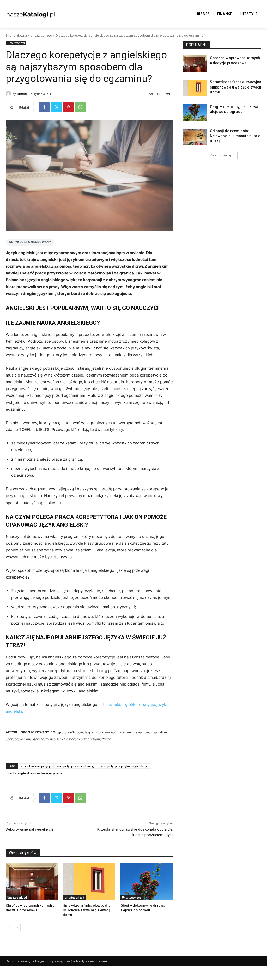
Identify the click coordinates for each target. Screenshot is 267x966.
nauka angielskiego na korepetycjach (35, 773)
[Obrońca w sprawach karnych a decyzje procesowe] (32, 881)
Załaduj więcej (220, 155)
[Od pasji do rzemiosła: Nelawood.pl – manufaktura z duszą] (195, 137)
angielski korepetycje (36, 766)
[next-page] (17, 927)
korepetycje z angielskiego (76, 766)
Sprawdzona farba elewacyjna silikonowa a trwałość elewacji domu (86, 910)
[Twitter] (56, 107)
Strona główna (16, 35)
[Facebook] (44, 107)
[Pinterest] (68, 107)
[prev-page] (9, 927)
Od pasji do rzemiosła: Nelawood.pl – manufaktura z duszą (235, 136)
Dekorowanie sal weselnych (29, 829)
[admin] (9, 93)
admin (22, 94)
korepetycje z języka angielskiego (125, 766)
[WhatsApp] (80, 107)
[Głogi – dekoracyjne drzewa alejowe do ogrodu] (146, 881)
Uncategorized (41, 35)
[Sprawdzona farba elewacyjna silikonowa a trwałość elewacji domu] (89, 881)
